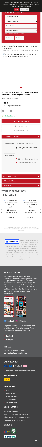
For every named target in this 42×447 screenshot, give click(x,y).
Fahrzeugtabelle (9, 181)
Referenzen (7, 185)
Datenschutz (24, 9)
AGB (7, 391)
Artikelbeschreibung (11, 136)
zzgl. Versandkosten (15, 106)
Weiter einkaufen (9, 46)
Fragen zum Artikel (22, 130)
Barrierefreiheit (12, 402)
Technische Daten (9, 176)
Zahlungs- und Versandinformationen (20, 371)
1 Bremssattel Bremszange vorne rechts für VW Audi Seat (30, 212)
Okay (16, 9)
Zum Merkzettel (22, 126)
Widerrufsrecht (12, 396)
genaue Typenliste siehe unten (26, 148)
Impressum (10, 394)
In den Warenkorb (22, 121)
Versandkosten (32, 227)
